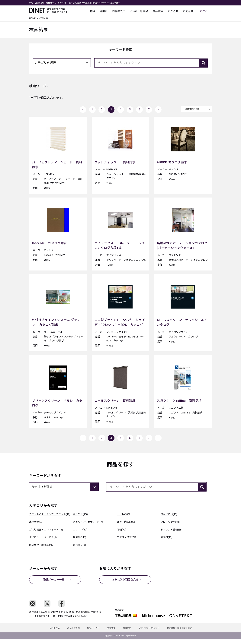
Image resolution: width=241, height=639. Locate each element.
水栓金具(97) (36, 521)
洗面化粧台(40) (169, 514)
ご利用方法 (54, 628)
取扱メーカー (93, 628)
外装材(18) (166, 537)
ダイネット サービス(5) (43, 537)
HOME (32, 18)
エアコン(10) (80, 529)
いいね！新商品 (139, 11)
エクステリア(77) (126, 537)
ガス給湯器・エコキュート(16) (46, 529)
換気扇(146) (79, 537)
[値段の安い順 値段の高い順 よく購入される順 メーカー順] (196, 109)
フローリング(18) (170, 521)
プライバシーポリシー (149, 628)
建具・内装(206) (126, 521)
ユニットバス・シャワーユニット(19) (49, 514)
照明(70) (121, 529)
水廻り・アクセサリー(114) (88, 521)
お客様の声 (118, 11)
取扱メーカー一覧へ (55, 579)
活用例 (104, 11)
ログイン (205, 11)
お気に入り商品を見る (125, 579)
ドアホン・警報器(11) (173, 529)
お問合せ (188, 11)
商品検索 (158, 11)
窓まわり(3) (79, 544)
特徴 (92, 11)
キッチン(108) (80, 514)
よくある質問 (73, 628)
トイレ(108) (123, 514)
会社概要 (111, 628)
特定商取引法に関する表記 (179, 628)
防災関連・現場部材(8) (41, 544)
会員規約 (127, 628)
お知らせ (173, 11)
